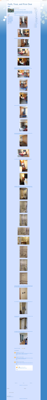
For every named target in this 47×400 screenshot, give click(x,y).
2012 (35, 27)
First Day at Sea (36, 16)
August (36, 11)
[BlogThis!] (22, 348)
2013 (35, 26)
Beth (8, 15)
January (36, 23)
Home (9, 6)
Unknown (17, 352)
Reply (16, 359)
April (35, 12)
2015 (35, 24)
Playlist (9, 396)
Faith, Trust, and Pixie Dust (20, 4)
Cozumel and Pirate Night (36, 14)
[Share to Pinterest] (24, 348)
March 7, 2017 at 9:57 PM (21, 352)
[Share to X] (23, 348)
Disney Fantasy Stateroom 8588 (36, 18)
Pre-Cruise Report (36, 21)
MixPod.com (12, 396)
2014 (35, 25)
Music (7, 396)
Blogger (26, 398)
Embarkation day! (36, 20)
